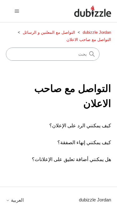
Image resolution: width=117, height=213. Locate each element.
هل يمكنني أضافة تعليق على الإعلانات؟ (71, 159)
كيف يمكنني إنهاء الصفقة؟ (84, 142)
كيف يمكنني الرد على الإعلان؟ (80, 125)
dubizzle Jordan (97, 32)
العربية (17, 200)
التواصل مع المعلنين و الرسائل (49, 32)
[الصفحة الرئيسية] (92, 11)
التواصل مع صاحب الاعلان (88, 39)
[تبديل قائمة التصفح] (17, 11)
